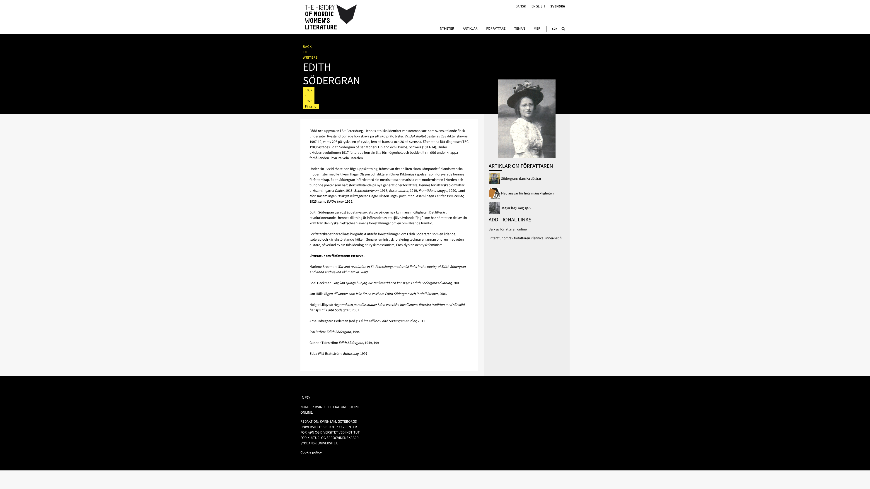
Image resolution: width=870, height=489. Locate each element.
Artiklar (470, 29)
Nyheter (447, 29)
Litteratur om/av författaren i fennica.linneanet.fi (525, 238)
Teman (519, 29)
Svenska (557, 6)
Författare (495, 29)
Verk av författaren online (508, 229)
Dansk (520, 6)
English (538, 6)
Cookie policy (311, 452)
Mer (537, 29)
